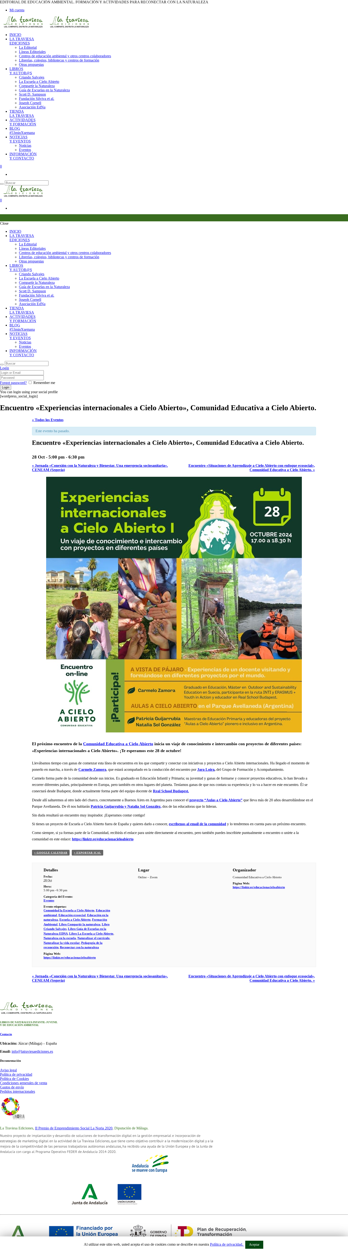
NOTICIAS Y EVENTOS (20, 139)
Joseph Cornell (30, 103)
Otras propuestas (31, 64)
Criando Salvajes (31, 77)
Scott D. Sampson (32, 94)
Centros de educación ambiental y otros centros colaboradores (65, 56)
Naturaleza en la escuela (60, 938)
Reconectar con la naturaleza (79, 947)
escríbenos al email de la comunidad (197, 824)
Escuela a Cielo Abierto (75, 919)
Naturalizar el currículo (93, 938)
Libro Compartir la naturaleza (79, 924)
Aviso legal (8, 1070)
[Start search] (2, 364)
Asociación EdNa (32, 107)
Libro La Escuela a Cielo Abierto (91, 933)
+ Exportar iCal (87, 852)
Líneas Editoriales (32, 52)
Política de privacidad (16, 1074)
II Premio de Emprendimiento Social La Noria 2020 (73, 1128)
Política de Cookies (14, 1079)
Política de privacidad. (227, 1244)
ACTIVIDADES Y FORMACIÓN (22, 122)
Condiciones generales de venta (23, 1083)
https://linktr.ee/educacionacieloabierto (103, 839)
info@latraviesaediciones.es (32, 1051)
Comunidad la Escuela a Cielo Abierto (69, 910)
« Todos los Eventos (47, 420)
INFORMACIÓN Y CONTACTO (23, 156)
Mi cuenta (16, 10)
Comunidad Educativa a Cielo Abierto (118, 743)
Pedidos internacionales (17, 1091)
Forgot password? (13, 383)
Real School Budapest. (171, 791)
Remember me (44, 383)
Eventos (25, 150)
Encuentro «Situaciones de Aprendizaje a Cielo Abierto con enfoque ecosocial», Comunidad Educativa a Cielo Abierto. (251, 468)
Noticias (25, 145)
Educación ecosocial (72, 915)
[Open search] (2, 184)
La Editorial (28, 47)
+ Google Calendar (50, 852)
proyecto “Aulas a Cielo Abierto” (215, 800)
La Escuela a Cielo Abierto (39, 82)
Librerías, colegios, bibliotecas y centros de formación (59, 60)
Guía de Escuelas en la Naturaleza (44, 90)
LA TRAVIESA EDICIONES (21, 41)
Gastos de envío (12, 1087)
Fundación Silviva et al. (36, 99)
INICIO (15, 35)
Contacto (6, 1034)
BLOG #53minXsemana (22, 130)
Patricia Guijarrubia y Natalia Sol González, (126, 806)
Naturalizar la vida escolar (62, 943)
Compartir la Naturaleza (37, 86)
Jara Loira (205, 769)
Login (4, 368)
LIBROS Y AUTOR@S (20, 71)
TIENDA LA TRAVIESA (21, 113)
